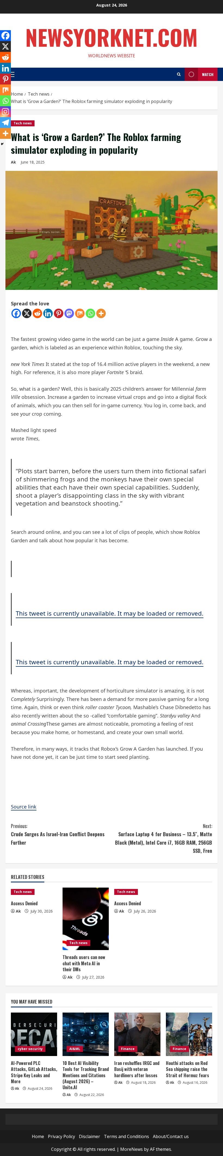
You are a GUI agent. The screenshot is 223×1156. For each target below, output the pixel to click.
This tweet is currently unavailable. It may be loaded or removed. (109, 613)
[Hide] (2, 144)
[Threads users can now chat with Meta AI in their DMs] (86, 919)
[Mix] (80, 313)
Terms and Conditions (126, 1136)
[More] (101, 313)
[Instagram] (5, 111)
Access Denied (24, 903)
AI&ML (74, 1049)
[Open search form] (179, 74)
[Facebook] (16, 313)
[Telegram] (5, 122)
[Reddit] (37, 313)
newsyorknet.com (111, 37)
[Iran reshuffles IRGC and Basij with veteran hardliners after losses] (137, 1034)
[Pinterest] (58, 313)
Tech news (23, 123)
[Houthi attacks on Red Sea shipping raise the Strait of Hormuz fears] (189, 1034)
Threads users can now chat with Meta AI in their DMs (84, 963)
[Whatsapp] (90, 313)
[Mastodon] (69, 313)
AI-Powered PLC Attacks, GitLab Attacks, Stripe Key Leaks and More (34, 1072)
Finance (128, 1049)
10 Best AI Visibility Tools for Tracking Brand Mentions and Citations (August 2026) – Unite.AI (86, 1075)
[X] (27, 313)
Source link (23, 806)
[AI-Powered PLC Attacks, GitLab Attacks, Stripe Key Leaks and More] (34, 1034)
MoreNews (131, 1149)
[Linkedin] (48, 313)
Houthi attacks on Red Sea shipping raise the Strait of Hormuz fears (187, 1069)
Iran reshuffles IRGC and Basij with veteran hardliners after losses (136, 1069)
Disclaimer (89, 1136)
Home (38, 1136)
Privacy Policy (61, 1136)
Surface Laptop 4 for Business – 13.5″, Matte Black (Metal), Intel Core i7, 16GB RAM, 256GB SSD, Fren (163, 838)
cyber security (30, 1049)
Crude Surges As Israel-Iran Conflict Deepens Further (57, 834)
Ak (13, 162)
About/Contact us (171, 1136)
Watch (207, 74)
